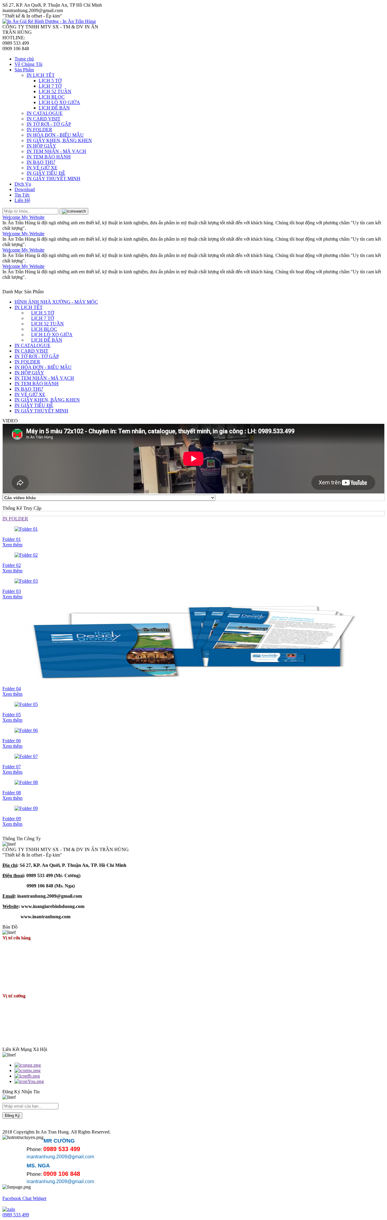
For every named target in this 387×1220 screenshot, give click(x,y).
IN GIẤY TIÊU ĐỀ (46, 173)
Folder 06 (11, 740)
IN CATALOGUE (45, 113)
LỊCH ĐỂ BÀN (54, 107)
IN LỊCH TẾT (41, 75)
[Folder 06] (193, 730)
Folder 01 (11, 539)
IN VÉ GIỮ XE (42, 167)
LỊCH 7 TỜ (50, 86)
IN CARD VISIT (43, 118)
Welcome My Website (23, 217)
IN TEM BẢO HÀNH (49, 156)
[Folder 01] (193, 529)
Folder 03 (11, 591)
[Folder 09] (193, 808)
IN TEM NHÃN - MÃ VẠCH (56, 151)
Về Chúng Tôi (28, 64)
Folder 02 (11, 565)
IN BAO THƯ (41, 162)
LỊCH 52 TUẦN (55, 91)
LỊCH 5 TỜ (50, 80)
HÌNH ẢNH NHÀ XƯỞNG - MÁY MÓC (56, 301)
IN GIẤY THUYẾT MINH (53, 178)
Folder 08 (11, 792)
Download (25, 189)
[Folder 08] (193, 782)
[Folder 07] (193, 756)
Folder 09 (11, 818)
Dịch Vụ (23, 184)
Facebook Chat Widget (24, 1198)
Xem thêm (12, 544)
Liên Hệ (22, 200)
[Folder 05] (193, 704)
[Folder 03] (193, 581)
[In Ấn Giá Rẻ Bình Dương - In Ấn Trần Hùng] (49, 21)
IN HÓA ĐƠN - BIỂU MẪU (55, 135)
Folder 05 (11, 714)
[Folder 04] (193, 642)
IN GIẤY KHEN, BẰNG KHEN (59, 140)
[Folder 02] (193, 555)
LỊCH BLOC (52, 96)
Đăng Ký (12, 1115)
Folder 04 (11, 688)
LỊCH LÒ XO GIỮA (59, 102)
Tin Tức (22, 194)
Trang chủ (24, 58)
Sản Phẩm (24, 69)
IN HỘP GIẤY (41, 145)
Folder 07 (11, 766)
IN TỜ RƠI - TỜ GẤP (49, 124)
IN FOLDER (39, 129)
